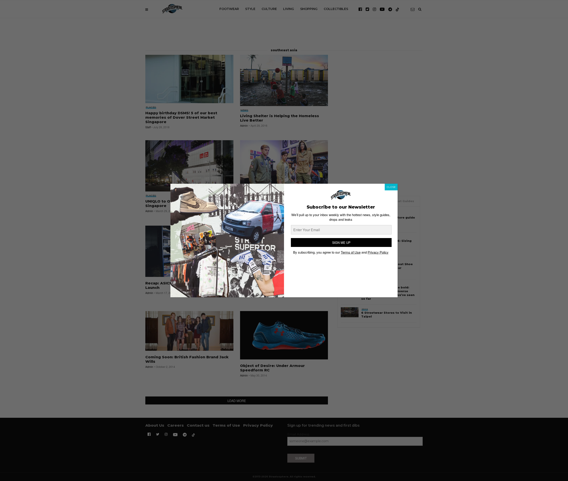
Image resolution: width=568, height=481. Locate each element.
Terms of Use (351, 252)
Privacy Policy (378, 252)
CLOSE (391, 187)
